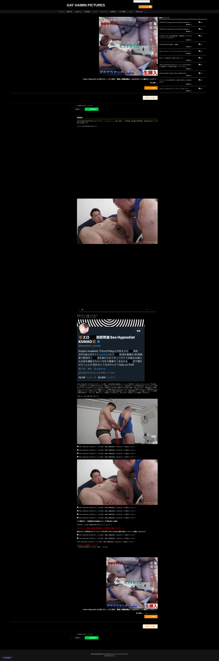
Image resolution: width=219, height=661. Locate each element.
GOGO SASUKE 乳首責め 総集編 (168, 44)
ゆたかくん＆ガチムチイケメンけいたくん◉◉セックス (173, 88)
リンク (130, 11)
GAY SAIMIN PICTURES (86, 5)
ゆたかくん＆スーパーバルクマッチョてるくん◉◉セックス (175, 51)
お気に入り (78, 11)
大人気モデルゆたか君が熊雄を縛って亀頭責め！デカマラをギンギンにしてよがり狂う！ (175, 36)
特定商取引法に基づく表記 (109, 655)
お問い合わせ (139, 11)
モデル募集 (122, 11)
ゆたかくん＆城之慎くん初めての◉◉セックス (171, 58)
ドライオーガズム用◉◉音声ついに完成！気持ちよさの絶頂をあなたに (175, 81)
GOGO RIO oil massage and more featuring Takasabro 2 (174, 22)
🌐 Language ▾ (7, 657)
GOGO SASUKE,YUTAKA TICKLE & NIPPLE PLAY (172, 73)
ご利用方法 (113, 11)
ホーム (62, 11)
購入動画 (87, 11)
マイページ (103, 11)
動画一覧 (69, 11)
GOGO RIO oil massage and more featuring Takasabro (174, 29)
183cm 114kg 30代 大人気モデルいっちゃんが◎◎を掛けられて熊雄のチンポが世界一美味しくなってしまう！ (175, 65)
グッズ (95, 11)
